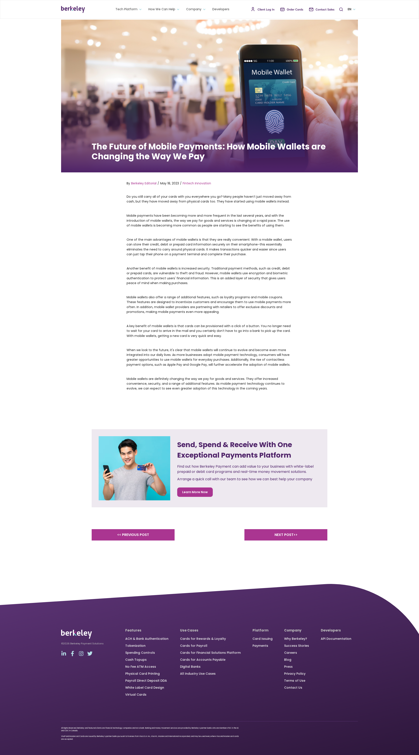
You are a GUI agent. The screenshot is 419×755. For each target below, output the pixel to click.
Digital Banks (190, 666)
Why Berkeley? (295, 639)
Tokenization (135, 645)
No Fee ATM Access (140, 666)
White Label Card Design (144, 687)
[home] (73, 9)
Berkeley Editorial (143, 183)
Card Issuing (262, 639)
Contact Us (293, 687)
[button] (127, 9)
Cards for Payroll (193, 645)
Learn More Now (195, 492)
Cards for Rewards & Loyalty (203, 639)
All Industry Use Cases (198, 673)
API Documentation (336, 639)
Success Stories (296, 645)
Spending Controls (140, 652)
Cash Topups (136, 659)
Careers (290, 652)
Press (288, 666)
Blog (287, 659)
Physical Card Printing (142, 673)
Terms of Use (294, 680)
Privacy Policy (295, 673)
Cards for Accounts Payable (202, 659)
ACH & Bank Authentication (146, 639)
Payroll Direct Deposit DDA (146, 680)
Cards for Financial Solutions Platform (210, 652)
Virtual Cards (135, 694)
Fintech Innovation (197, 183)
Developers (220, 9)
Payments (260, 645)
